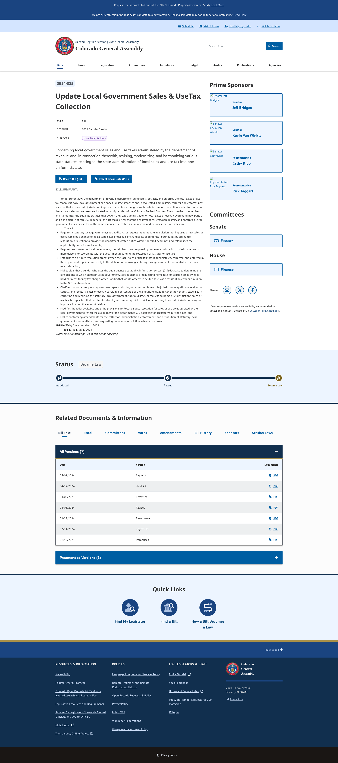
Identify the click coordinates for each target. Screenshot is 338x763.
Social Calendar (178, 682)
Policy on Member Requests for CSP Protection (190, 702)
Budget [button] (193, 65)
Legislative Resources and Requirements (79, 704)
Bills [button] (60, 65)
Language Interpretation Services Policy (136, 674)
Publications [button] (245, 65)
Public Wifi (118, 712)
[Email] (227, 290)
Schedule (187, 26)
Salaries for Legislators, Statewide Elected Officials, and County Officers (80, 714)
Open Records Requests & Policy (131, 695)
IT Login (174, 712)
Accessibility (62, 674)
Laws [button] (81, 65)
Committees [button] (137, 65)
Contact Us (236, 699)
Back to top (272, 649)
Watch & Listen (271, 26)
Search (275, 46)
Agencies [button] (275, 65)
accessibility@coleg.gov (264, 310)
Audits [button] (217, 65)
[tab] (64, 433)
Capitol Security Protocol (70, 682)
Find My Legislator (240, 26)
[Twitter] (240, 290)
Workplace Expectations (126, 721)
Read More (217, 5)
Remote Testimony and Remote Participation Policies (130, 685)
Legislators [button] (106, 65)
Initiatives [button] (167, 65)
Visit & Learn (211, 26)
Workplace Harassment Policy (130, 729)
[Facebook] (252, 290)
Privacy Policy (120, 704)
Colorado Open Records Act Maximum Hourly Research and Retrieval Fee (78, 693)
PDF (275, 475)
